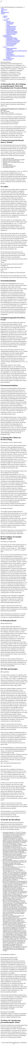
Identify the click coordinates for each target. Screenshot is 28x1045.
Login (2, 8)
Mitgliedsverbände (10, 30)
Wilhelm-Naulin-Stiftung (12, 32)
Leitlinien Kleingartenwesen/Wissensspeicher (16, 50)
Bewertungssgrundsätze (11, 43)
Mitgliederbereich (5, 12)
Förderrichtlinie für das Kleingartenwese (15, 55)
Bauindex (8, 57)
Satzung (8, 25)
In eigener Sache (10, 58)
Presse (2, 11)
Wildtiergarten (9, 49)
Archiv (7, 18)
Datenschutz (12, 1041)
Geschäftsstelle (9, 23)
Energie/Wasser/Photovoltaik (12, 41)
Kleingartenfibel (10, 52)
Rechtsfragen (9, 53)
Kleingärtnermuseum (11, 28)
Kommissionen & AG (11, 26)
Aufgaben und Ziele (10, 27)
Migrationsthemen (10, 54)
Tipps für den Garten (11, 44)
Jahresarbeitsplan (10, 22)
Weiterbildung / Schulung (12, 39)
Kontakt (3, 13)
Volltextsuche (4, 9)
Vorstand (8, 21)
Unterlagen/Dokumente (11, 31)
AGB (7, 1041)
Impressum (18, 1041)
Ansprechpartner (10, 45)
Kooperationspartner (11, 34)
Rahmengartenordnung (11, 37)
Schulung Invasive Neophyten (13, 40)
